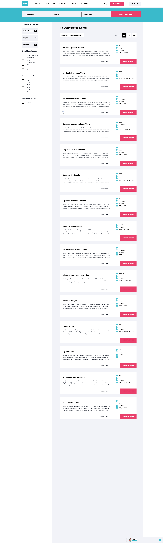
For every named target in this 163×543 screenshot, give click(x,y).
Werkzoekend (50, 4)
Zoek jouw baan (126, 14)
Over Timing (84, 4)
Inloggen (135, 4)
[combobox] (67, 14)
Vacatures (38, 4)
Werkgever (62, 4)
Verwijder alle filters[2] (30, 25)
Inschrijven (117, 4)
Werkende (73, 4)
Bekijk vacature (128, 61)
